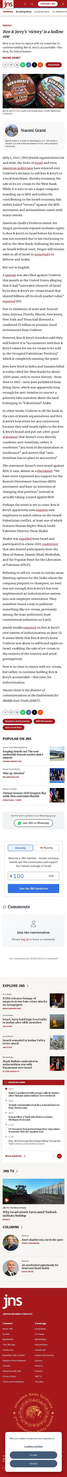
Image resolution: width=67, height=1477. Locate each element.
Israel (39, 163)
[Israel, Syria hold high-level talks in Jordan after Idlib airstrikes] (57, 1021)
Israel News (8, 1015)
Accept (33, 1454)
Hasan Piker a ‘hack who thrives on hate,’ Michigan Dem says (30, 1118)
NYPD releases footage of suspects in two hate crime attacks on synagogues (25, 1001)
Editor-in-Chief (9, 789)
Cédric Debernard (30, 1243)
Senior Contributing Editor (15, 747)
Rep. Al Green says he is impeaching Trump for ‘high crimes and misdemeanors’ (34, 1142)
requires (42, 510)
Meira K (6, 1219)
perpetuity (42, 254)
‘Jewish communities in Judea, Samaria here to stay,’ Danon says (34, 1106)
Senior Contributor (11, 769)
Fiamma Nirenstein (12, 761)
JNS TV (9, 1171)
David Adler (27, 1271)
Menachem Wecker (12, 1008)
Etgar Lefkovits (11, 1071)
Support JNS (47, 3)
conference (50, 544)
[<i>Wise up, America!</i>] (57, 775)
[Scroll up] (53, 1156)
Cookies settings (33, 1446)
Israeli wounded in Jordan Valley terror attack (24, 1042)
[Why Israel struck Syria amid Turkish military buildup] (33, 1191)
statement (10, 437)
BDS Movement (44, 721)
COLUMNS (11, 1227)
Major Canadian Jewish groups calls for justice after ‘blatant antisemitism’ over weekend (33, 1094)
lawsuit (10, 275)
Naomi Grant (12, 58)
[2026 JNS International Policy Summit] (33, 1413)
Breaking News (16, 1082)
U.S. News (7, 994)
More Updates (13, 1156)
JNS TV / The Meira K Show (14, 1207)
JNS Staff (7, 1026)
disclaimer (44, 471)
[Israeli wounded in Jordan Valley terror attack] (57, 1042)
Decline (33, 1463)
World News (8, 1057)
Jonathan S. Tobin (12, 800)
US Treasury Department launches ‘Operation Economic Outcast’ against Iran (34, 1130)
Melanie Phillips (11, 777)
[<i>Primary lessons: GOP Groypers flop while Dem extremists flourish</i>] (57, 795)
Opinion (7, 25)
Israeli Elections (42, 11)
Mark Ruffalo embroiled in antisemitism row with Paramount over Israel (20, 1064)
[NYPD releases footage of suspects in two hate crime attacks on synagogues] (57, 1000)
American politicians (18, 168)
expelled (25, 539)
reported (9, 301)
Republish (53, 64)
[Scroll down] (59, 1156)
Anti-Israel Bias (13, 727)
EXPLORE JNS (14, 986)
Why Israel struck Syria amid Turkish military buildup (30, 1213)
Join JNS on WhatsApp (36, 823)
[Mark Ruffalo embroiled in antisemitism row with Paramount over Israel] (57, 1063)
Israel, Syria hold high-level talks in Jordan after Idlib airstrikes (25, 1021)
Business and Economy (17, 721)
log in (25, 939)
